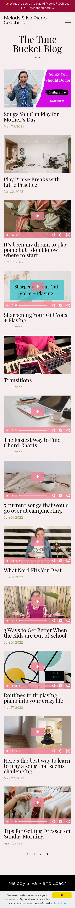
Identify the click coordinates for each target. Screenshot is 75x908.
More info (60, 903)
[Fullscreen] (67, 235)
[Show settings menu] (60, 235)
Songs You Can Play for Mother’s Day (31, 116)
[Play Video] (7, 235)
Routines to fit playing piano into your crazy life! (34, 698)
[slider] (34, 235)
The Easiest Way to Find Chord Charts (32, 442)
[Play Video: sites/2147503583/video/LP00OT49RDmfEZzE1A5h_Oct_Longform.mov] (37, 216)
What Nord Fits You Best (33, 570)
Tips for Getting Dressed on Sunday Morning (37, 833)
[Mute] (53, 235)
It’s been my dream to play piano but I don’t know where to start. (35, 250)
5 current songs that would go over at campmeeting (36, 507)
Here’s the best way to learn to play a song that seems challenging (37, 766)
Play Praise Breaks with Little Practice (32, 182)
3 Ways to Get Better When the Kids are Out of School (35, 632)
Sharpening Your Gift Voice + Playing (36, 317)
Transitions (18, 380)
